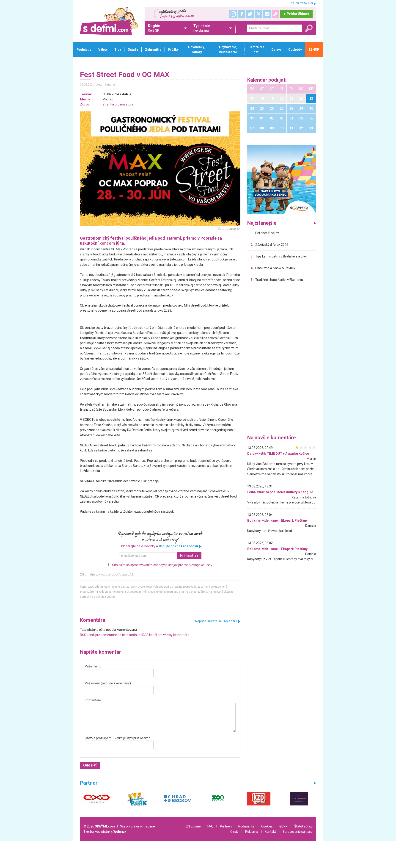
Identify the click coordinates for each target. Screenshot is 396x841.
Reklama (251, 831)
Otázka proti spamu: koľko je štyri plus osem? (117, 738)
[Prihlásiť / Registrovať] (275, 14)
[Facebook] (241, 14)
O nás (234, 831)
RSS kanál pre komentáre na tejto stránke (110, 635)
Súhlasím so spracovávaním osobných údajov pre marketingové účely (162, 565)
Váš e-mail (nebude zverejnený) (108, 683)
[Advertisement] (281, 359)
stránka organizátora (118, 104)
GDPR (283, 826)
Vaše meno (93, 666)
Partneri (226, 826)
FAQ (210, 826)
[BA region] (281, 179)
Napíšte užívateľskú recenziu (216, 621)
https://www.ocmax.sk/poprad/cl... (112, 574)
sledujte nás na (178, 546)
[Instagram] (233, 14)
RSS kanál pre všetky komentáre (165, 635)
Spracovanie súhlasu (298, 831)
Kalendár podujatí (267, 80)
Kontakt (270, 831)
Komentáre (93, 700)
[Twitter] (250, 14)
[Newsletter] (267, 14)
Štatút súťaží (303, 826)
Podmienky (246, 826)
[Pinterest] (258, 14)
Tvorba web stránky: (104, 831)
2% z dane (193, 826)
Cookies (267, 826)
